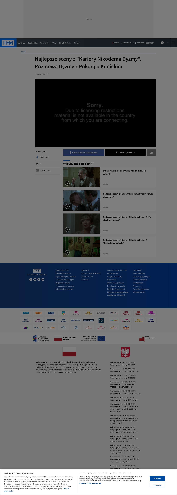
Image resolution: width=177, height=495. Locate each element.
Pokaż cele (157, 485)
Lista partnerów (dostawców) (90, 483)
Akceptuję (157, 478)
